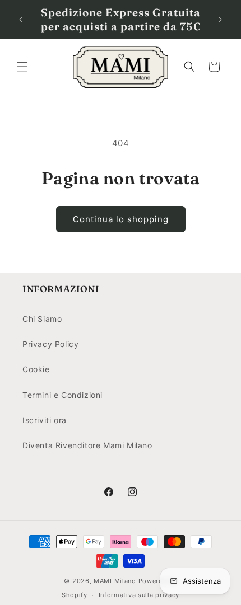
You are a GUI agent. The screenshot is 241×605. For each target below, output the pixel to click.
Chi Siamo (42, 318)
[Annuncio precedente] (20, 19)
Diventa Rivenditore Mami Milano (87, 445)
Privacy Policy (50, 344)
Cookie (36, 369)
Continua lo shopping (121, 219)
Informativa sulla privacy (139, 595)
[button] (22, 66)
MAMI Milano (115, 581)
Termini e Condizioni (62, 395)
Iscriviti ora (44, 420)
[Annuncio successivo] (220, 19)
